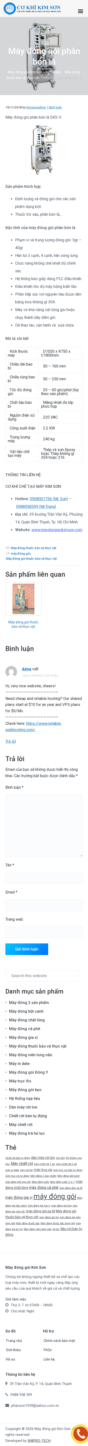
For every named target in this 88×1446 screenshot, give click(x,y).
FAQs (48, 1350)
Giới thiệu (13, 1350)
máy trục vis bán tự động (67, 1170)
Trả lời (10, 741)
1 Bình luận (54, 107)
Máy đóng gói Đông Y (28, 1072)
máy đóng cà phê (43, 1187)
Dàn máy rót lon (23, 1107)
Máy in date (19, 1063)
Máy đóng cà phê (24, 1028)
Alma (26, 669)
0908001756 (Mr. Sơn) (49, 499)
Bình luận (14, 787)
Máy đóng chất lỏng (27, 1020)
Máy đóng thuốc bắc (28, 1223)
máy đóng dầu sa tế (70, 1188)
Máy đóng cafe (40, 1182)
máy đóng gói (20, 553)
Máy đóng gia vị (23, 1037)
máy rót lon (26, 1170)
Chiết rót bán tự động (28, 1116)
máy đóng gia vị (19, 1197)
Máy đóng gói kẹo (25, 1089)
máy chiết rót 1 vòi (44, 1164)
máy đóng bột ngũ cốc (18, 1182)
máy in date (12, 1170)
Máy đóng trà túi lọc (27, 1133)
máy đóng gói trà (49, 1217)
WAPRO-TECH (39, 1440)
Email (11, 892)
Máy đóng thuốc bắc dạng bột (58, 1223)
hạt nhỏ (60, 1158)
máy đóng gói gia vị (39, 1205)
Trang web (14, 919)
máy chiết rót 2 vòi (66, 1164)
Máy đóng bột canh (26, 1011)
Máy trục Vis (20, 1081)
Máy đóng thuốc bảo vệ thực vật (33, 548)
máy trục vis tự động (17, 1176)
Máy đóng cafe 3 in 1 (62, 1182)
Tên (9, 865)
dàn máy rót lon (43, 1158)
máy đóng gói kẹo (61, 1205)
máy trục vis (43, 1170)
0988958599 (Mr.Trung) (36, 506)
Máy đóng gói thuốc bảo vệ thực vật (31, 558)
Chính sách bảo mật (59, 1341)
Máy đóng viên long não (30, 1055)
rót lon (55, 1229)
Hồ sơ (10, 1359)
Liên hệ (49, 1359)
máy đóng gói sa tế (40, 1211)
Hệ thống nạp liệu (24, 1098)
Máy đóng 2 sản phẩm (29, 1002)
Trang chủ (14, 1341)
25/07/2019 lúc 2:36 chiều (40, 675)
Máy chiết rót (21, 1124)
